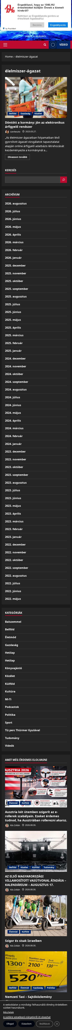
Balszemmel (13, 622)
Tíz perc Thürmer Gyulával (22, 730)
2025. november (15, 273)
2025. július (12, 304)
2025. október (14, 281)
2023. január (13, 537)
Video (63, 44)
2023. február (14, 529)
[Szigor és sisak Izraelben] (36, 915)
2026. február (14, 250)
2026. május (13, 227)
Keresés (10, 170)
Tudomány (12, 738)
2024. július (12, 397)
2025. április (13, 327)
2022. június (13, 591)
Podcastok (12, 707)
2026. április (13, 234)
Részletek (8, 1012)
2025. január (13, 351)
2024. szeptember (16, 382)
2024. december (15, 358)
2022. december (15, 544)
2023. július (12, 490)
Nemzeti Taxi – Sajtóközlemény (28, 997)
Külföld (10, 684)
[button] (5, 44)
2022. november (15, 552)
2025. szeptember (16, 289)
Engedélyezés (58, 25)
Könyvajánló (13, 668)
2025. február (14, 343)
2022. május (13, 599)
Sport (8, 722)
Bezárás (37, 25)
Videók (9, 746)
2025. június (13, 312)
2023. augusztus (16, 482)
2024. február (14, 436)
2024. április (13, 420)
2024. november (15, 366)
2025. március (14, 335)
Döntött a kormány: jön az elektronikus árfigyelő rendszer (36, 97)
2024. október (14, 374)
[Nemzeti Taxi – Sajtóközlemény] (36, 971)
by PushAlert (11, 28)
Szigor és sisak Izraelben (23, 941)
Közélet (38, 113)
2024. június (13, 405)
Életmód (10, 637)
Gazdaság (25, 113)
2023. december (15, 451)
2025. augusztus (16, 296)
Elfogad (10, 1023)
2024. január (13, 444)
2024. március (14, 428)
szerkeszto (15, 131)
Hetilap (10, 653)
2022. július (12, 583)
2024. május (13, 413)
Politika (10, 715)
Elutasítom (26, 1023)
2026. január (13, 258)
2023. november (15, 459)
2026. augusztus (16, 203)
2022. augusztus (16, 575)
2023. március (14, 521)
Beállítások (45, 1023)
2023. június (13, 498)
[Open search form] (45, 44)
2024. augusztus (16, 389)
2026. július (12, 211)
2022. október (14, 560)
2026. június (13, 219)
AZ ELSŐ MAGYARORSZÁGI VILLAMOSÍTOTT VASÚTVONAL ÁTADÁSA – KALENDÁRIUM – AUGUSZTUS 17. (35, 880)
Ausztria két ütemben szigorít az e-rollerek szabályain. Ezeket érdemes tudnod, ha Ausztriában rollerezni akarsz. (36, 816)
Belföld (12, 113)
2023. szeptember (16, 475)
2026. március (14, 242)
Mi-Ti (8, 699)
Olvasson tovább (19, 157)
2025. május (13, 320)
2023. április (13, 513)
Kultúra (10, 691)
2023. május (13, 506)
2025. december (15, 265)
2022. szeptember (16, 568)
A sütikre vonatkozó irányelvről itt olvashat (27, 1017)
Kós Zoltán (15, 825)
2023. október (14, 467)
